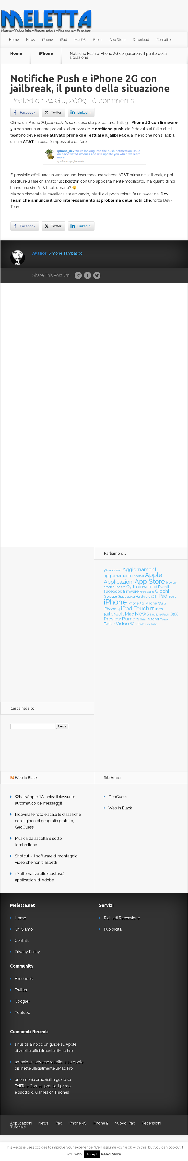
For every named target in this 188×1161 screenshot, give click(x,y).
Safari (143, 619)
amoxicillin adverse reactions (41, 1062)
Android (139, 576)
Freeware (147, 591)
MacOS (80, 39)
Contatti (162, 39)
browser (171, 582)
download (147, 586)
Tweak (164, 619)
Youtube (22, 1012)
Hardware (143, 596)
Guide (97, 39)
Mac (129, 613)
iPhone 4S (78, 1123)
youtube (152, 624)
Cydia (131, 586)
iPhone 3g (136, 603)
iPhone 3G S (155, 603)
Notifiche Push (159, 614)
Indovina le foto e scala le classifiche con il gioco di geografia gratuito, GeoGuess (48, 820)
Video (122, 623)
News (30, 39)
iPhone (47, 39)
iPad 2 (172, 596)
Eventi (163, 587)
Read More (111, 1154)
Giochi (162, 591)
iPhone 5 (100, 1123)
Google (78, 276)
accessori (115, 570)
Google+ (22, 1001)
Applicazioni (119, 582)
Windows (138, 624)
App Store (118, 39)
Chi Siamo (24, 929)
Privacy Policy (27, 951)
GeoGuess (117, 796)
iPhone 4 (112, 608)
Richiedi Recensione (122, 918)
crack (108, 587)
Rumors (130, 619)
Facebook (87, 276)
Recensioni (151, 1123)
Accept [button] (92, 1154)
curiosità (119, 587)
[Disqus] (94, 359)
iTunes (156, 608)
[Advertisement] (47, 620)
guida (131, 596)
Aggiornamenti (140, 569)
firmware (131, 591)
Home (14, 39)
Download (141, 39)
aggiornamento (118, 575)
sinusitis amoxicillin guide (37, 1044)
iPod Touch (135, 608)
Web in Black (120, 808)
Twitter (97, 276)
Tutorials (18, 1127)
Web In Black (26, 777)
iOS (153, 596)
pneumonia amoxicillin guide (40, 1079)
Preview (112, 618)
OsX (174, 614)
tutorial (153, 619)
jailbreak (114, 614)
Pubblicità (113, 929)
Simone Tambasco (65, 253)
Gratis (122, 596)
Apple (153, 575)
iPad (63, 39)
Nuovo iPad (124, 1123)
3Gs (106, 570)
